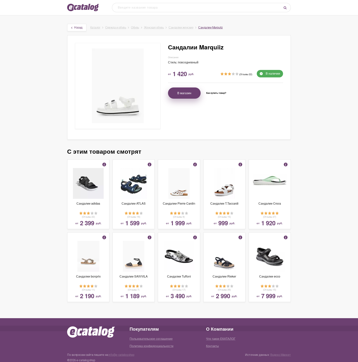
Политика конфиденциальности (151, 346)
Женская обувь (154, 27)
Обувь (135, 27)
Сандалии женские (181, 27)
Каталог (95, 27)
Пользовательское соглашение (151, 338)
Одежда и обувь (115, 27)
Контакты (212, 346)
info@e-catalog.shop (121, 355)
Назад (78, 27)
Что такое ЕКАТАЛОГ (220, 338)
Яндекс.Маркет (280, 355)
